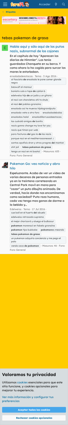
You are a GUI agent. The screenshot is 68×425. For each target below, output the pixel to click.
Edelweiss (15, 209)
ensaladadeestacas (21, 76)
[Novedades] (56, 4)
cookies (22, 382)
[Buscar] (63, 4)
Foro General (24, 155)
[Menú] (5, 4)
